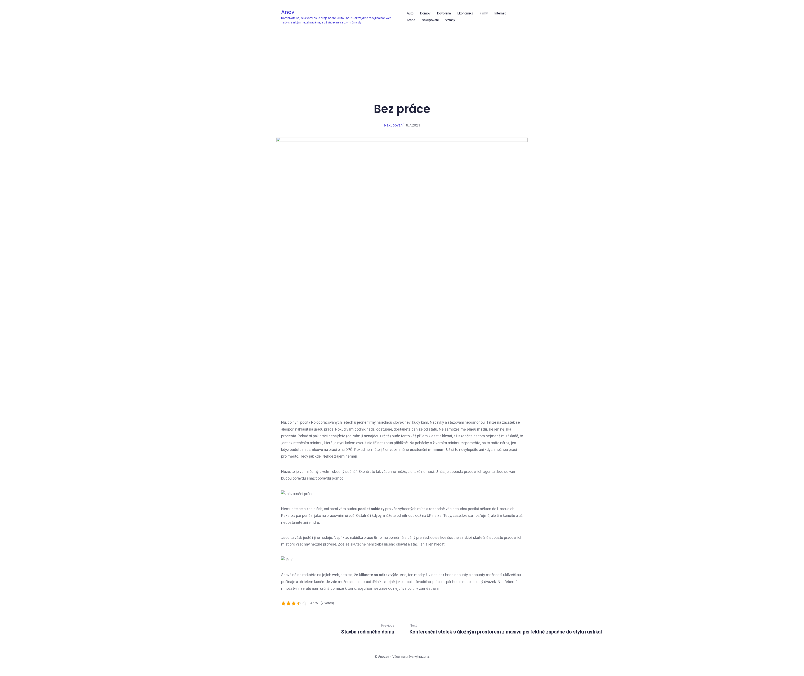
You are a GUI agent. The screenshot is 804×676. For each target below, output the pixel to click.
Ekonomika (465, 13)
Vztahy (450, 20)
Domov (425, 13)
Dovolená (444, 13)
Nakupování (430, 20)
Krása (411, 20)
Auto (410, 13)
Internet (500, 13)
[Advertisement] (403, 56)
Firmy (484, 13)
